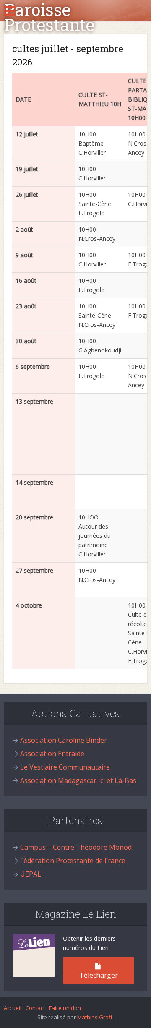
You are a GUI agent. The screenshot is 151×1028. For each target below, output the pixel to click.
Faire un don (65, 1008)
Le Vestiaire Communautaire (65, 767)
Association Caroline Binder (63, 740)
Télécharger (98, 975)
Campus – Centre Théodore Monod (76, 847)
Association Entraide (52, 753)
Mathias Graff (94, 1017)
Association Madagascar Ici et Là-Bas (78, 780)
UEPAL (30, 874)
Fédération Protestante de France (72, 860)
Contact (35, 1008)
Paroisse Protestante (49, 17)
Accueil (12, 1008)
